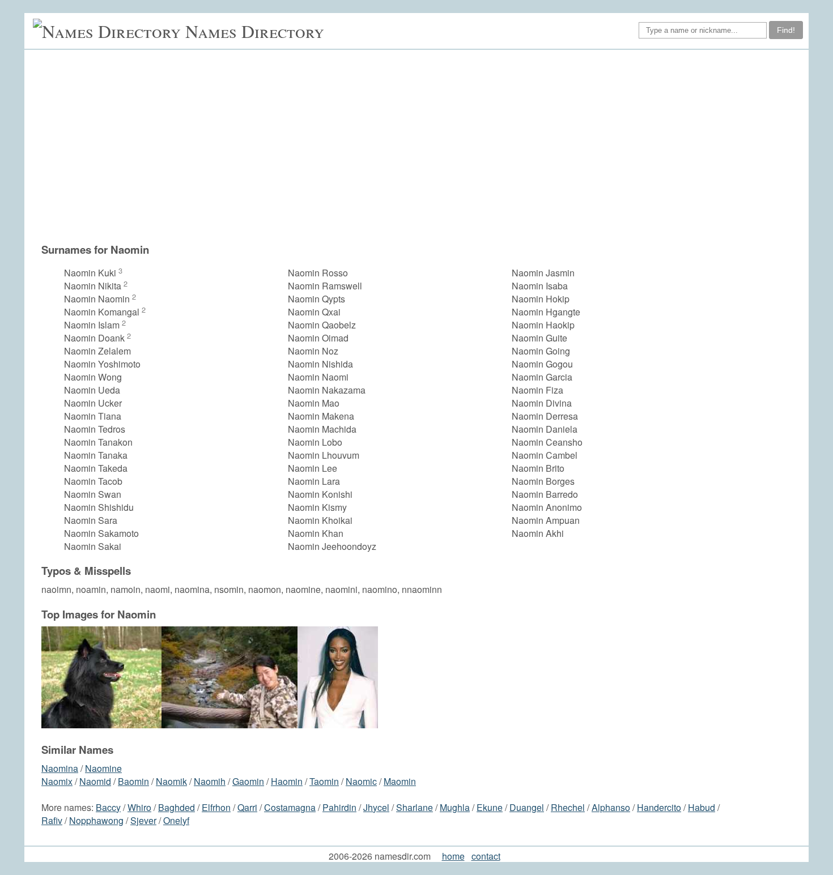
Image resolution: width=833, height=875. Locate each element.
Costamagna (290, 807)
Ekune (490, 807)
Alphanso (611, 807)
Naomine (103, 768)
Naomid (95, 781)
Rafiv (51, 820)
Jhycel (376, 807)
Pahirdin (339, 807)
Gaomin (248, 781)
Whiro (139, 807)
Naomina (59, 768)
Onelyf (176, 820)
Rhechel (568, 807)
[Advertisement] (422, 146)
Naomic (361, 781)
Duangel (526, 807)
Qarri (247, 807)
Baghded (176, 807)
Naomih (210, 781)
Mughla (455, 807)
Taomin (324, 781)
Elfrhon (216, 807)
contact (485, 856)
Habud (701, 807)
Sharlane (414, 807)
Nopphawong (96, 820)
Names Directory (254, 31)
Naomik (171, 781)
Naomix (57, 781)
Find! (786, 30)
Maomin (400, 781)
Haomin (287, 781)
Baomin (133, 781)
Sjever (143, 820)
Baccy (108, 807)
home (453, 856)
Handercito (659, 807)
